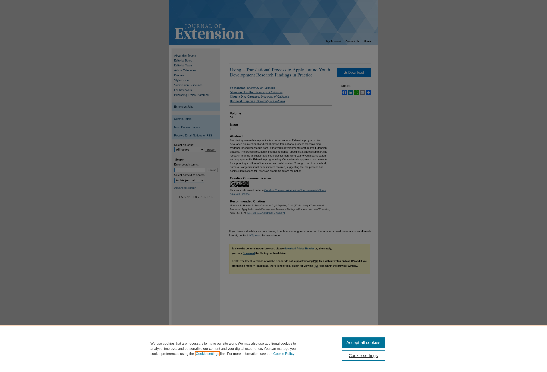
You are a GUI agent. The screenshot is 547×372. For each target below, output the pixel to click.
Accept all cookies (363, 342)
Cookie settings (207, 354)
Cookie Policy (283, 354)
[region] (273, 348)
